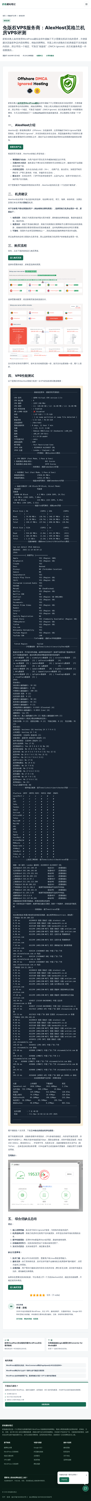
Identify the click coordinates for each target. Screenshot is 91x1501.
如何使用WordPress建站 (28, 103)
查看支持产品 (15, 147)
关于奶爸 (19, 1319)
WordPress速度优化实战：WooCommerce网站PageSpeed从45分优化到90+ (34, 1365)
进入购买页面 (15, 258)
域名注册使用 (8, 1456)
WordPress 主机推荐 (11, 1464)
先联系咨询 (45, 1404)
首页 (4, 16)
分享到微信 (50, 55)
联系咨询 (66, 1452)
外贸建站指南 (38, 1452)
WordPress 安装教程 (11, 1452)
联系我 (35, 1319)
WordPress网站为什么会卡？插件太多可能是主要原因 (25, 1370)
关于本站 (66, 1456)
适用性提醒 (67, 1460)
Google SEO (38, 1447)
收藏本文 (40, 55)
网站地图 (37, 1464)
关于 (3, 1497)
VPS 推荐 (7, 1460)
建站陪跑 (66, 1447)
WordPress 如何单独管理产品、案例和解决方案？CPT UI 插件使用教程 (31, 1376)
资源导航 (37, 1460)
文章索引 (37, 1456)
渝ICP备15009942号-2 (19, 1497)
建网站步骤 (8, 1447)
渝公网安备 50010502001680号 (40, 1497)
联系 (8, 1497)
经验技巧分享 (12, 16)
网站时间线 (28, 1319)
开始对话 (64, 1479)
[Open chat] (86, 1488)
